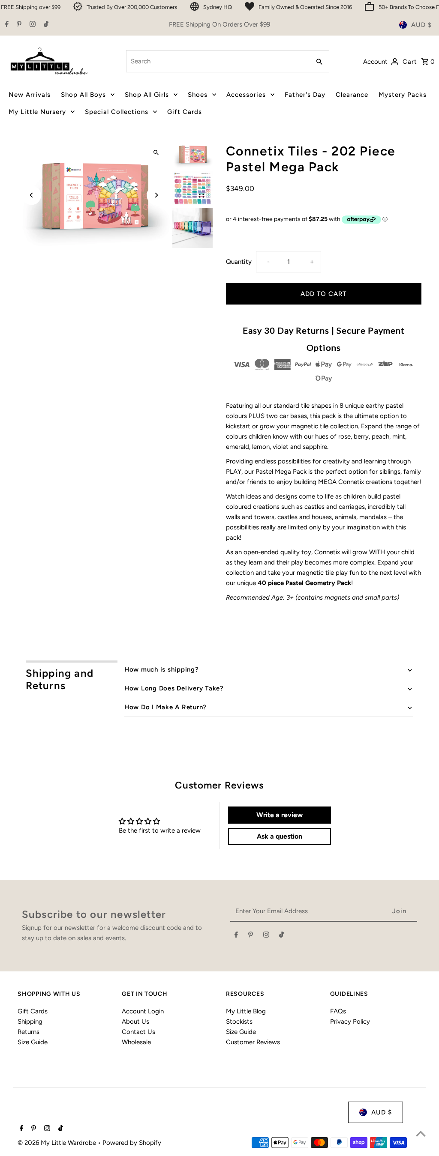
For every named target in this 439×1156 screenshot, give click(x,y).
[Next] (156, 195)
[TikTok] (45, 24)
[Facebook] (6, 24)
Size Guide (33, 1042)
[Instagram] (31, 24)
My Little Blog (246, 1011)
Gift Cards (33, 1011)
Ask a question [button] (279, 836)
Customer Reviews (253, 1042)
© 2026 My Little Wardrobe (58, 1143)
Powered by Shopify (131, 1143)
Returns (28, 1032)
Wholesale (136, 1042)
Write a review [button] (279, 815)
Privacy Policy (350, 1021)
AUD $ (421, 25)
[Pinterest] (18, 24)
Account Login (143, 1011)
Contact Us (138, 1032)
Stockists (239, 1021)
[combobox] (217, 61)
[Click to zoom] (156, 152)
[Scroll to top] (420, 1133)
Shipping (30, 1021)
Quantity (239, 262)
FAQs (338, 1011)
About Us (135, 1021)
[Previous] (31, 195)
